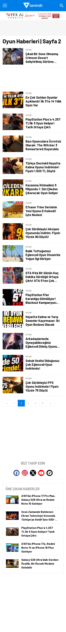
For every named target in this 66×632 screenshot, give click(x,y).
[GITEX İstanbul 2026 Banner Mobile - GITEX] (33, 15)
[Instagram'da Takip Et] (25, 473)
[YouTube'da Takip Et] (41, 473)
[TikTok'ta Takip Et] (49, 473)
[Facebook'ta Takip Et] (16, 473)
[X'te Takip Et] (33, 473)
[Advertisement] (33, 78)
